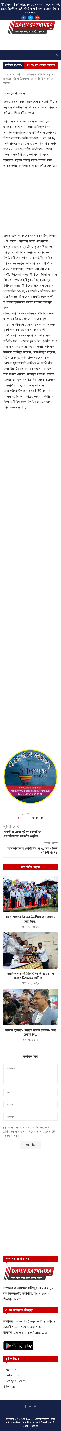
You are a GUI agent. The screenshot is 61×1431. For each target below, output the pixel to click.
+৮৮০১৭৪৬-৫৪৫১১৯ (28, 1327)
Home (7, 74)
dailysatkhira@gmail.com (31, 1332)
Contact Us (11, 1375)
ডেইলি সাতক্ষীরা (42, 1419)
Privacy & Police (14, 1381)
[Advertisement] (31, 43)
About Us (9, 1370)
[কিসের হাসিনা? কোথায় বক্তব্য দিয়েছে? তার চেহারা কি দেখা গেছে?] (30, 1007)
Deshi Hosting (30, 1426)
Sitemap (9, 1386)
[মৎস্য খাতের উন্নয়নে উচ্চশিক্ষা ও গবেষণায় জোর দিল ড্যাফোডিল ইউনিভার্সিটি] (30, 894)
